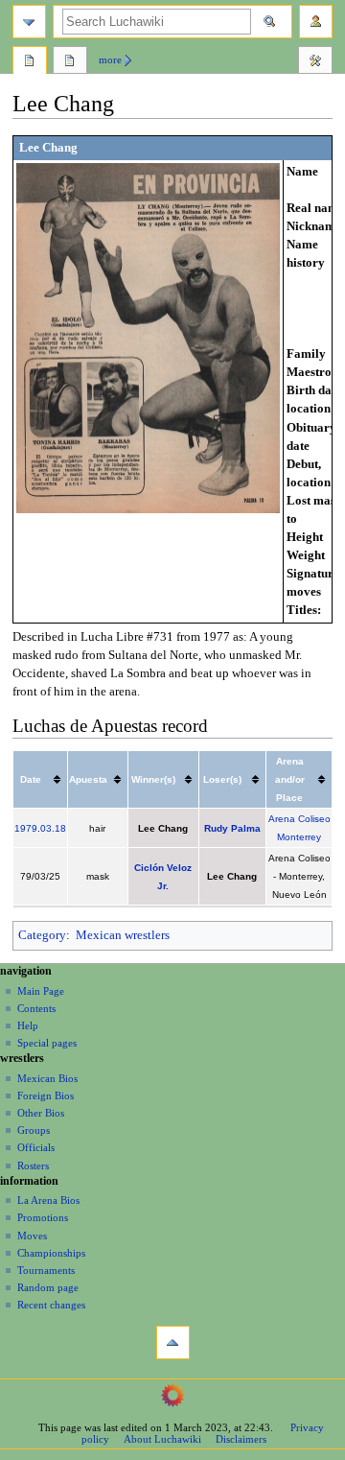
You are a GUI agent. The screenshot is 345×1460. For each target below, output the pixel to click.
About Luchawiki (162, 1439)
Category (42, 935)
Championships (51, 1253)
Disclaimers (241, 1439)
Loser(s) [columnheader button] (222, 779)
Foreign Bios (45, 1095)
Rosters (33, 1165)
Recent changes (51, 1304)
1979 (25, 828)
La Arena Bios (48, 1200)
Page (29, 62)
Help (27, 1025)
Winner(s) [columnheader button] (153, 779)
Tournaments (46, 1270)
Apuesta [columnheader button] (88, 779)
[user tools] (316, 21)
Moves (32, 1235)
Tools (315, 62)
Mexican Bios (47, 1078)
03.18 (53, 828)
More (110, 59)
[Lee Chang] (148, 336)
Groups (33, 1130)
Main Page (40, 991)
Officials (36, 1147)
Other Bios (40, 1113)
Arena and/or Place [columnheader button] (290, 779)
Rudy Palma (232, 828)
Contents (36, 1008)
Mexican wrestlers (123, 935)
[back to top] (173, 1342)
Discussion (70, 62)
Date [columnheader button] (30, 779)
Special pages (47, 1042)
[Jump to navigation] (29, 21)
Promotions (42, 1217)
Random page (48, 1287)
